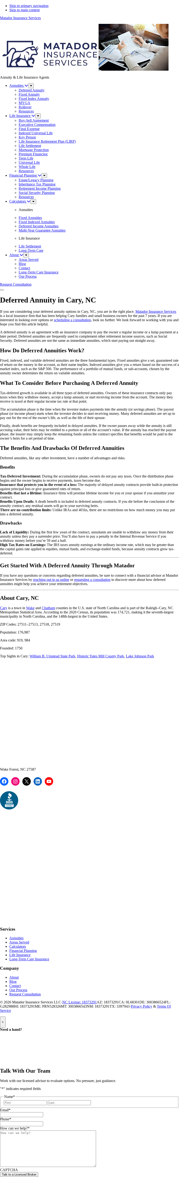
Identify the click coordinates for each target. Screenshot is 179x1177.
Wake (30, 608)
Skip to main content (24, 10)
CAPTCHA (9, 1170)
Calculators (17, 946)
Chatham (48, 608)
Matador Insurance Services (20, 18)
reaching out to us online (51, 580)
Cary (3, 608)
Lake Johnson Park (140, 656)
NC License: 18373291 (79, 1002)
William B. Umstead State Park (52, 656)
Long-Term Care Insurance (29, 959)
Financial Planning (23, 951)
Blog (13, 982)
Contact (15, 986)
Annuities (16, 938)
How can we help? (15, 1128)
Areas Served (19, 942)
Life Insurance (20, 955)
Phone (5, 1119)
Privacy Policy (141, 1006)
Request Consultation (25, 994)
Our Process (18, 990)
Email (5, 1110)
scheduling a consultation (72, 320)
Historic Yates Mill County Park (100, 656)
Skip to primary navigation (28, 6)
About (14, 977)
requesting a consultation (92, 580)
